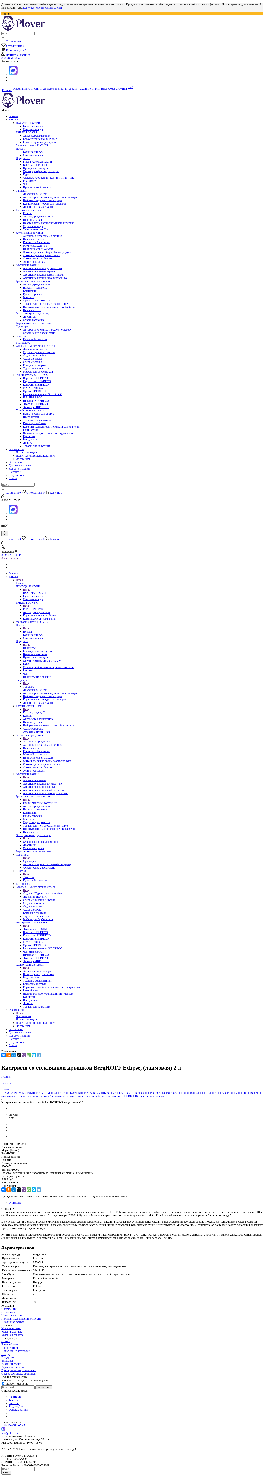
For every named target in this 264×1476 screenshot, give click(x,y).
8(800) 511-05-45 (11, 554)
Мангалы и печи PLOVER (32, 145)
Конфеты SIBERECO (36, 384)
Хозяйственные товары (31, 410)
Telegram (14, 1399)
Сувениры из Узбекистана (39, 332)
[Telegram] (39, 1055)
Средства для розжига (36, 300)
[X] (19, 1055)
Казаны (27, 213)
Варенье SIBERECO (35, 378)
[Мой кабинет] (3, 497)
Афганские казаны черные (39, 271)
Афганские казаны (28, 264)
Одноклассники (18, 1409)
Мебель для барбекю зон (38, 371)
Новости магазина (16, 1383)
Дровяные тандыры (35, 193)
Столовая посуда (33, 129)
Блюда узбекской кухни (37, 161)
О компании (16, 449)
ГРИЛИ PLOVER (27, 132)
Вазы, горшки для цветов (38, 413)
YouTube (14, 1403)
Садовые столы (32, 358)
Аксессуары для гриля (36, 135)
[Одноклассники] (8, 1055)
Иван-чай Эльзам (33, 239)
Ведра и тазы (31, 416)
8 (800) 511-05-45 (11, 58)
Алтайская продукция (30, 232)
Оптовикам (23, 458)
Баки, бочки (30, 429)
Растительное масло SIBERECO (42, 394)
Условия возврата (12, 1334)
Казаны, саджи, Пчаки (30, 210)
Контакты (15, 471)
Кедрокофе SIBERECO (37, 381)
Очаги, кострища (33, 319)
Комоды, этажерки (34, 365)
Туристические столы (36, 368)
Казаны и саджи (11, 1363)
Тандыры (22, 190)
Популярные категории (15, 1350)
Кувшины (29, 436)
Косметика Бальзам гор (37, 242)
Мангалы (28, 297)
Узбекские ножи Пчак (36, 229)
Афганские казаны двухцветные (42, 268)
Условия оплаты (11, 1328)
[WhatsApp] (29, 1055)
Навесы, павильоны (35, 287)
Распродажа (23, 342)
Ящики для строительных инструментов (48, 433)
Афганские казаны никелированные (45, 277)
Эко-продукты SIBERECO (33, 374)
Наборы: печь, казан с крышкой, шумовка (48, 222)
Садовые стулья (32, 361)
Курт (26, 174)
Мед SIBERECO (33, 387)
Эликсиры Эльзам (34, 261)
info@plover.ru (10, 1433)
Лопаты (28, 442)
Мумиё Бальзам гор (35, 245)
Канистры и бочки (34, 423)
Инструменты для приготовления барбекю (49, 306)
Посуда (21, 148)
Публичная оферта (12, 1321)
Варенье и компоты (35, 164)
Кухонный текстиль (35, 339)
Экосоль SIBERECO (35, 403)
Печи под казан (32, 219)
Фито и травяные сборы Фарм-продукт (47, 252)
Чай (25, 184)
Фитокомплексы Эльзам (38, 258)
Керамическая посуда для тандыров (44, 203)
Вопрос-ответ (9, 1347)
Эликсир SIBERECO (36, 407)
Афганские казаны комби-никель (43, 274)
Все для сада (30, 439)
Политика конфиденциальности (35, 455)
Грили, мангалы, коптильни (33, 281)
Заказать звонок (11, 558)
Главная (13, 116)
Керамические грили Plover (40, 138)
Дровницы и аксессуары (38, 206)
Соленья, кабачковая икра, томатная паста (48, 177)
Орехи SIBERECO (34, 391)
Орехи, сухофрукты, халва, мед (42, 171)
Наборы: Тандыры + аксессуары (42, 200)
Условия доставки (12, 1331)
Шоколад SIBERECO (36, 400)
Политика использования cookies (42, 7)
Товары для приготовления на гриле (45, 303)
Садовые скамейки (34, 355)
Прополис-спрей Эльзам (38, 248)
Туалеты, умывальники (37, 420)
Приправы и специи (35, 168)
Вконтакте (15, 1396)
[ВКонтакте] (3, 1055)
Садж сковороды (33, 226)
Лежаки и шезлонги (35, 349)
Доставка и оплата (20, 465)
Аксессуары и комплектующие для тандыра (50, 197)
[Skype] (34, 1055)
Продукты (23, 158)
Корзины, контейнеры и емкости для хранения (51, 426)
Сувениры (23, 326)
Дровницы (29, 316)
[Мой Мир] (13, 1055)
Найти (6, 1472)
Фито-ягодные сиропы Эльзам (41, 255)
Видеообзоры (17, 475)
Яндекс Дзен (16, 1406)
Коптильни (30, 290)
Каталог (14, 119)
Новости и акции (26, 452)
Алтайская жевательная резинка (42, 235)
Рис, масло (29, 180)
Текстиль (22, 336)
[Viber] (24, 1055)
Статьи (13, 478)
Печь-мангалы (32, 310)
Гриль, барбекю (32, 294)
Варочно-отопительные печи (33, 323)
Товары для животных (36, 445)
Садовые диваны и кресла (39, 352)
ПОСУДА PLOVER (28, 122)
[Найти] (2, 37)
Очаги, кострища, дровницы (34, 313)
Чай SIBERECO (33, 397)
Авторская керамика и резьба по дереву (47, 329)
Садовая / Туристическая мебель (36, 345)
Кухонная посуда (33, 125)
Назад (19, 579)
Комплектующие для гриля (39, 142)
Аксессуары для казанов (38, 216)
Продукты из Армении (37, 187)
